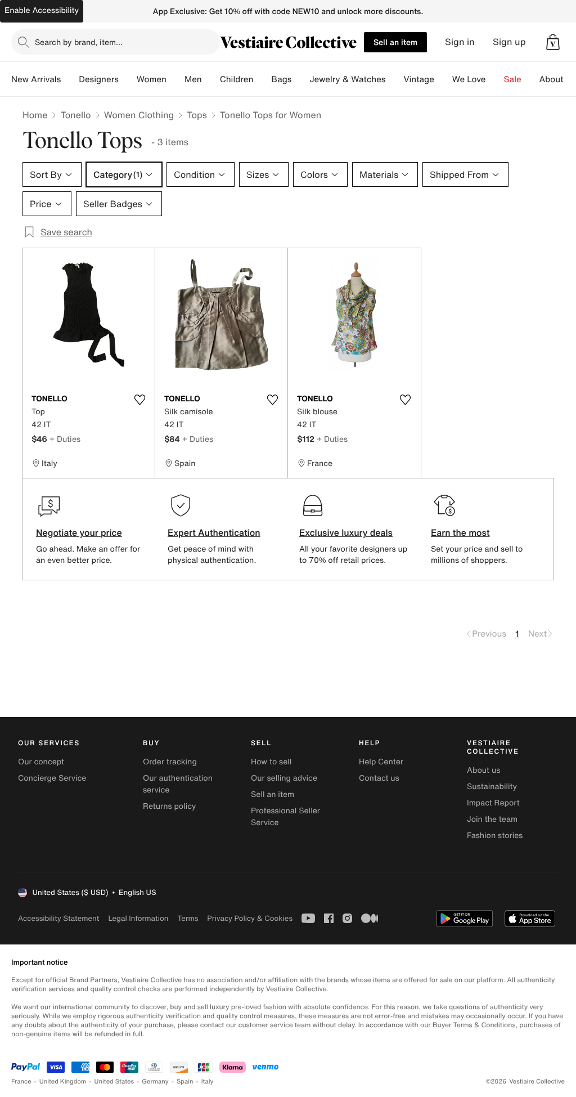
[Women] (175, 79)
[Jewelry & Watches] (394, 79)
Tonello (75, 115)
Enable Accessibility (41, 10)
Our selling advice (284, 778)
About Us (557, 79)
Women (151, 79)
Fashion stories (495, 835)
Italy (207, 1081)
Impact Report (493, 803)
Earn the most (460, 532)
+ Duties (65, 439)
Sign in (460, 42)
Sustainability (492, 786)
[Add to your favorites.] (139, 399)
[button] (553, 42)
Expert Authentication (214, 532)
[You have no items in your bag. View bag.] (553, 42)
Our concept (41, 762)
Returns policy (169, 806)
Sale (512, 79)
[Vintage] (443, 79)
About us (483, 770)
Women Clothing (139, 115)
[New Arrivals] (69, 79)
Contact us (379, 778)
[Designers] (127, 79)
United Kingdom (63, 1081)
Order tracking (170, 762)
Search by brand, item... (79, 42)
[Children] (262, 79)
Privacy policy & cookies (249, 918)
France (21, 1081)
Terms (187, 918)
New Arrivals (36, 79)
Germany (155, 1081)
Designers (99, 79)
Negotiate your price (79, 532)
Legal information (138, 918)
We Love (469, 79)
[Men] (210, 79)
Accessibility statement (58, 918)
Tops (197, 115)
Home (34, 115)
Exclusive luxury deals (346, 532)
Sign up (509, 42)
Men (193, 79)
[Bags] (300, 79)
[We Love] (495, 79)
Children (237, 79)
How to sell (271, 762)
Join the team (492, 819)
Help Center (381, 762)
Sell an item (395, 42)
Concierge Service (52, 778)
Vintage (418, 79)
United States (114, 1081)
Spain (185, 1081)
